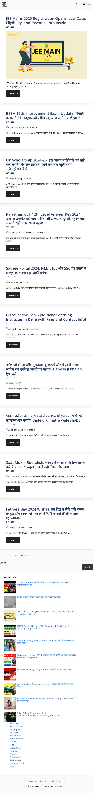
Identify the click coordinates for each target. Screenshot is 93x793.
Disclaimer (44, 781)
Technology (15, 760)
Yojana (13, 766)
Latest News (15, 747)
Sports (13, 754)
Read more (13, 93)
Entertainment (17, 738)
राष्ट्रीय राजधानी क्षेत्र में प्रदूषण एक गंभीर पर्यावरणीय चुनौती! (38, 597)
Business (14, 732)
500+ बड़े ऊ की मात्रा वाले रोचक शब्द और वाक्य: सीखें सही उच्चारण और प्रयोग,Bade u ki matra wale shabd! (44, 418)
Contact (54, 781)
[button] (77, 4)
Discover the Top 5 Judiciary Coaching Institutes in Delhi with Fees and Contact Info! (46, 317)
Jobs (12, 744)
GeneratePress (58, 786)
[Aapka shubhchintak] (4, 4)
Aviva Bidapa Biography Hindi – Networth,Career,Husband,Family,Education (38, 714)
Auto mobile (16, 726)
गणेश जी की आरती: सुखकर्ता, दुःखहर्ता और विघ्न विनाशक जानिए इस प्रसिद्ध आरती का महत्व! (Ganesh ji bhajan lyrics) (44, 369)
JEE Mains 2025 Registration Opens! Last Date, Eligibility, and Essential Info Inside (46, 20)
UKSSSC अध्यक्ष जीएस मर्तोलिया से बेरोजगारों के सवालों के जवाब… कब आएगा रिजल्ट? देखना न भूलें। (44, 583)
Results (13, 750)
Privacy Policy (32, 781)
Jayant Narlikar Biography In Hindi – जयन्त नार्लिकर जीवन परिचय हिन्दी (45, 685)
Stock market (16, 757)
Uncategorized (17, 763)
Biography (15, 729)
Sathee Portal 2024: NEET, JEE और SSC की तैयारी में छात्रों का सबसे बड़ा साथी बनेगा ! (46, 270)
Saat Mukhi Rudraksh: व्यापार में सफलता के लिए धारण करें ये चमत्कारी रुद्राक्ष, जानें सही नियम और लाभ (45, 464)
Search (3, 562)
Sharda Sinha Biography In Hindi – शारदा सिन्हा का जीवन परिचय (44, 669)
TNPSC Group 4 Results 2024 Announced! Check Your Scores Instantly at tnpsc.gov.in (45, 627)
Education (15, 735)
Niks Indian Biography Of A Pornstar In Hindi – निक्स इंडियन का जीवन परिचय (45, 641)
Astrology (14, 723)
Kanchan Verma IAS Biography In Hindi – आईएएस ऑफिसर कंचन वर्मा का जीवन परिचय (46, 699)
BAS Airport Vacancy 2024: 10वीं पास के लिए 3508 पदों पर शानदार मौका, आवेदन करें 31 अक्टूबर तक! (46, 656)
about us (62, 781)
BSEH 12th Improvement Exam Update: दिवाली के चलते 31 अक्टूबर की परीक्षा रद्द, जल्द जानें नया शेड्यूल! (45, 115)
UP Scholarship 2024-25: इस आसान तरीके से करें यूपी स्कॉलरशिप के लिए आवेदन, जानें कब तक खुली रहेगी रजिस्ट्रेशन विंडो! (45, 164)
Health (13, 741)
